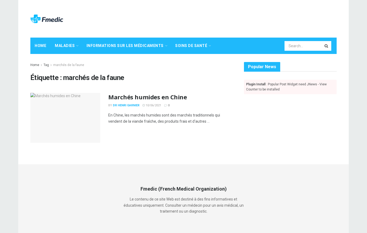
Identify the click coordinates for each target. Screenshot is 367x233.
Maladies (65, 45)
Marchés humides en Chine (147, 97)
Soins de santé (191, 45)
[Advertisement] (239, 18)
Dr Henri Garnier (126, 105)
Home (40, 45)
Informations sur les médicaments (125, 45)
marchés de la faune (68, 65)
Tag (46, 65)
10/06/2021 (153, 105)
